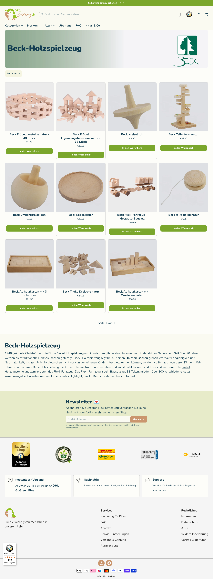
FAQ (78, 26)
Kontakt (106, 528)
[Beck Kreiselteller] (80, 187)
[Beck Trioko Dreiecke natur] (80, 264)
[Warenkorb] (205, 14)
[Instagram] (101, 563)
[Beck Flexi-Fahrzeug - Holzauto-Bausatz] (132, 187)
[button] (29, 151)
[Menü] (14, 544)
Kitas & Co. (93, 26)
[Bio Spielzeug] (20, 14)
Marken (32, 26)
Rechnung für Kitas (113, 516)
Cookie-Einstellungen (115, 534)
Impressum (188, 516)
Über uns (65, 26)
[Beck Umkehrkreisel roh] (29, 187)
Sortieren (12, 73)
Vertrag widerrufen (193, 540)
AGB (184, 528)
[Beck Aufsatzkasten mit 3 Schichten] (29, 264)
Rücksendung (110, 546)
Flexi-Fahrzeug (63, 372)
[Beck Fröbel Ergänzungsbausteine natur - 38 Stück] (80, 106)
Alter (48, 26)
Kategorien (12, 26)
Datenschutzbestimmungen (88, 425)
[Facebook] (109, 563)
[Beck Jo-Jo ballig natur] (183, 187)
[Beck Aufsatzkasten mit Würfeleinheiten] (132, 264)
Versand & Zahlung (113, 540)
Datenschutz (189, 522)
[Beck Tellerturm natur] (183, 106)
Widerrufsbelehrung (194, 534)
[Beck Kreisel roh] (132, 106)
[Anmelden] (198, 14)
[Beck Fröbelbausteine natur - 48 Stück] (29, 106)
